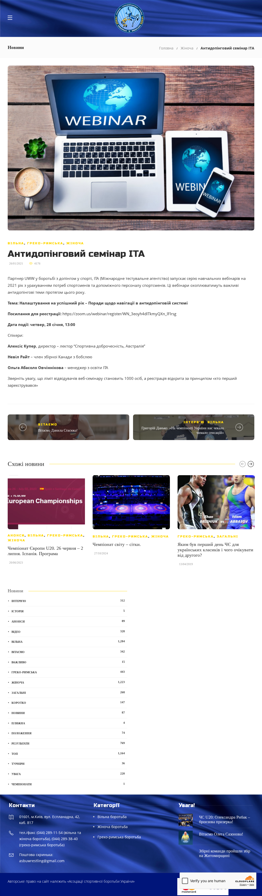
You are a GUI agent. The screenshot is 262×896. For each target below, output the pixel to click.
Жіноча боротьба (112, 826)
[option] (46, 522)
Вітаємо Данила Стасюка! (58, 430)
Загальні (227, 536)
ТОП (68, 753)
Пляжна (68, 723)
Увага (68, 774)
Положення (68, 733)
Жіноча (187, 48)
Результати (68, 743)
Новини (68, 713)
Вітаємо (47, 424)
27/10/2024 (101, 553)
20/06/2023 (16, 562)
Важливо (68, 662)
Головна (166, 48)
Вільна (16, 243)
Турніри (68, 763)
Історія (68, 611)
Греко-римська (45, 243)
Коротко (68, 702)
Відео (68, 631)
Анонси (16, 535)
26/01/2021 (16, 263)
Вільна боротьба (112, 816)
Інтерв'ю (193, 422)
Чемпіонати (68, 784)
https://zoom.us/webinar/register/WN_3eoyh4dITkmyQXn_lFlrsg (119, 313)
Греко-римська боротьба (119, 836)
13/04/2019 (186, 564)
